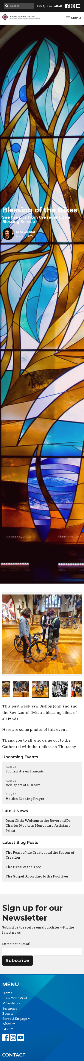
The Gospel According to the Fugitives (37, 876)
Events (7, 1014)
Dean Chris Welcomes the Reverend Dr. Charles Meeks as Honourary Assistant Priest (38, 826)
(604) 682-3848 (49, 6)
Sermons (9, 1008)
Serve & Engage (15, 1019)
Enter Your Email (16, 944)
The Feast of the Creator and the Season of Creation (40, 855)
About (7, 1024)
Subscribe (17, 960)
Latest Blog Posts (20, 842)
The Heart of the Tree (23, 867)
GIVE (6, 1029)
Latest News (15, 810)
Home (7, 993)
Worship (10, 1003)
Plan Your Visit (14, 998)
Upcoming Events (20, 757)
